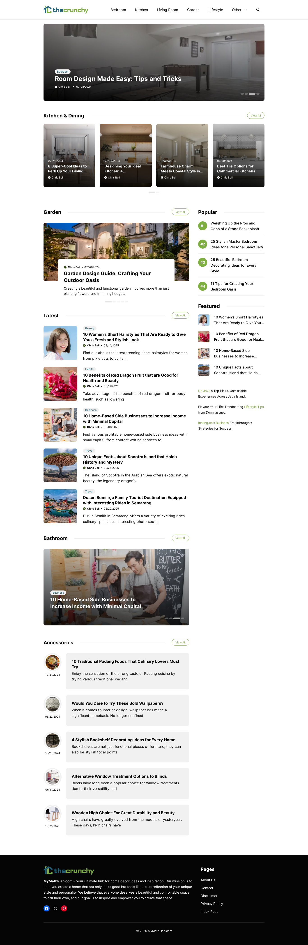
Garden (193, 9)
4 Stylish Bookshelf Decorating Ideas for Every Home (123, 739)
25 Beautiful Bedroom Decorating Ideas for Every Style (233, 265)
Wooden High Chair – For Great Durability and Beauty (123, 812)
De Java (204, 391)
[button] (258, 9)
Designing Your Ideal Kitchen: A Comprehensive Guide (124, 171)
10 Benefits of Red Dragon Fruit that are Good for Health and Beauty (239, 339)
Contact (207, 888)
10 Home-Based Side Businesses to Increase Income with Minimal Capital (238, 356)
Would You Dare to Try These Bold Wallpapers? (117, 703)
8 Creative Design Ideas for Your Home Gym (122, 78)
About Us (208, 880)
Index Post (209, 911)
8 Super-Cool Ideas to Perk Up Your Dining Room (67, 171)
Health (89, 369)
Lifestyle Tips (254, 407)
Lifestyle (216, 9)
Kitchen (141, 9)
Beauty (89, 328)
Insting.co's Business (213, 423)
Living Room (167, 9)
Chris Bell (64, 86)
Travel (89, 450)
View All (256, 115)
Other (236, 9)
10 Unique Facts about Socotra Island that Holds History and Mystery (236, 373)
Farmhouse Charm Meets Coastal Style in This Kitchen (180, 171)
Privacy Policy (212, 904)
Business (91, 410)
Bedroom (118, 9)
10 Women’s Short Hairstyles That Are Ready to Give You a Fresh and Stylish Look (239, 323)
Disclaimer (209, 896)
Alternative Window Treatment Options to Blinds (119, 776)
